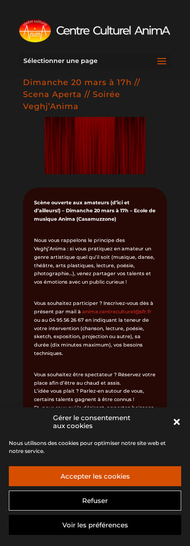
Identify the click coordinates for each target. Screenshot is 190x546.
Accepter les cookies (95, 476)
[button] (176, 421)
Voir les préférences (95, 525)
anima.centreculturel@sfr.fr (117, 311)
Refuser (95, 500)
